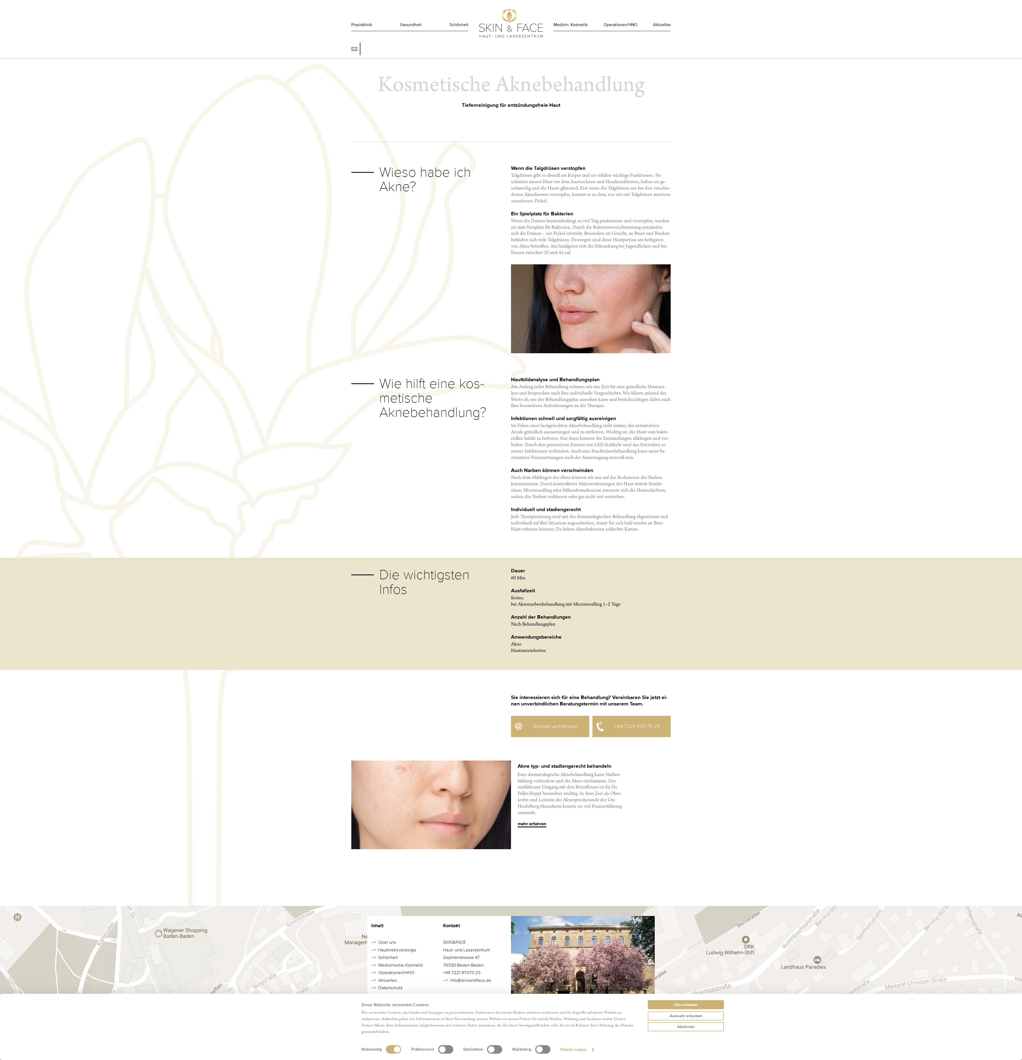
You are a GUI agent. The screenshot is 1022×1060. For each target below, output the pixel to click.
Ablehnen (686, 1026)
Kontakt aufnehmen (556, 726)
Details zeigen (573, 1049)
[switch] (445, 1049)
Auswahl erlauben (686, 1015)
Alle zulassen (686, 1004)
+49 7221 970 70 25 (637, 726)
